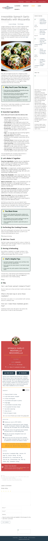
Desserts (17, 9)
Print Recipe (20, 24)
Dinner (33, 6)
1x (23, 390)
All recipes (17, 6)
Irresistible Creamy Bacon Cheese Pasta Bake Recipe (12, 480)
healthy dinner (20, 476)
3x (28, 390)
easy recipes (10, 476)
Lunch (39, 6)
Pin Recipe (24, 373)
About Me (34, 1)
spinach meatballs (12, 477)
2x (25, 390)
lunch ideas (25, 37)
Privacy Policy (21, 1)
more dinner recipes (19, 206)
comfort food (4, 476)
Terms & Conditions (42, 1)
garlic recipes (15, 476)
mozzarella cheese (4, 477)
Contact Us (28, 1)
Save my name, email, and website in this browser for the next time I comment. (16, 518)
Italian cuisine (26, 476)
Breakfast (26, 6)
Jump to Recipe (12, 24)
